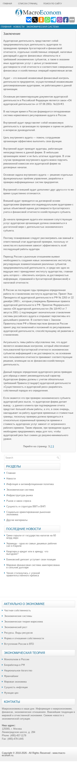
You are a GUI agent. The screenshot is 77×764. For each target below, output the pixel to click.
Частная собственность (17, 610)
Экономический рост (15, 627)
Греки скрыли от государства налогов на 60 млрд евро (31, 536)
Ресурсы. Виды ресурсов (18, 632)
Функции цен (11, 692)
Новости (18, 26)
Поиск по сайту (52, 3)
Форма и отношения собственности (24, 638)
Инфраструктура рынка (19, 495)
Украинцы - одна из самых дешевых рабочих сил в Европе (31, 544)
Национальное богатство (18, 670)
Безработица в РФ (14, 665)
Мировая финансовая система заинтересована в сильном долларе (33, 566)
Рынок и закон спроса (18, 500)
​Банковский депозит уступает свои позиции (31, 559)
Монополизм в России (16, 659)
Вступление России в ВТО (19, 644)
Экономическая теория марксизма (23, 621)
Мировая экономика (15, 681)
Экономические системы (18, 616)
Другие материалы (16, 520)
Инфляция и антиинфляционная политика (30, 484)
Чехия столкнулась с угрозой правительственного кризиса (23, 574)
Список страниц (27, 3)
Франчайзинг (11, 676)
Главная (7, 3)
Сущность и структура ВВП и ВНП (25, 506)
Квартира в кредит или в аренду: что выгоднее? (27, 552)
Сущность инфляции (16, 687)
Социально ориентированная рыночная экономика (28, 513)
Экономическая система (42, 26)
